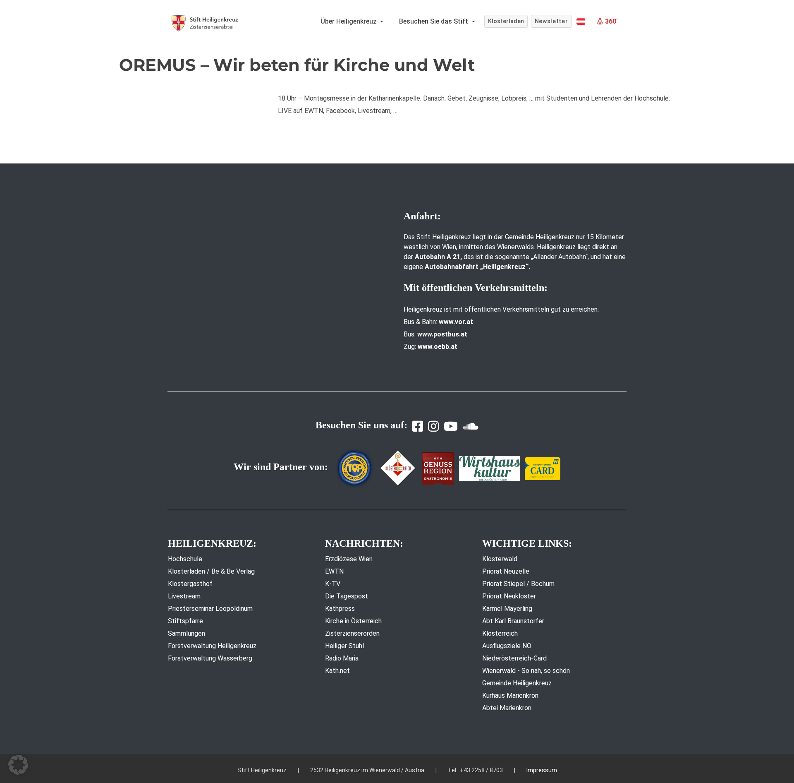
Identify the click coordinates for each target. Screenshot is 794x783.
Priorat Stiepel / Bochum (518, 584)
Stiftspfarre (185, 621)
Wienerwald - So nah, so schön (526, 671)
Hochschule (185, 559)
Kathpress (340, 608)
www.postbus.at (442, 334)
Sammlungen (186, 633)
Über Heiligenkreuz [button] (349, 21)
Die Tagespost (346, 596)
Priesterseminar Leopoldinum (210, 608)
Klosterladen (506, 21)
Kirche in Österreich (353, 621)
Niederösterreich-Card (514, 658)
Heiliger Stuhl (344, 646)
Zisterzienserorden (352, 633)
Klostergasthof (190, 584)
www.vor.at (456, 322)
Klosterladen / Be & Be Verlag (211, 571)
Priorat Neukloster (509, 596)
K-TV (332, 584)
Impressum (541, 770)
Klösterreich (500, 633)
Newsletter (551, 21)
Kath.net (337, 671)
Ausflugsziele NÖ (506, 646)
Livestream (184, 596)
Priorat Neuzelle (505, 571)
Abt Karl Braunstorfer (513, 621)
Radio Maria (342, 658)
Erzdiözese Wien (349, 559)
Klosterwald (499, 559)
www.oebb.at (437, 347)
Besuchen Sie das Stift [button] (434, 21)
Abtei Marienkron (506, 708)
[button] (580, 21)
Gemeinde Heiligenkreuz (517, 683)
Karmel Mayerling (507, 608)
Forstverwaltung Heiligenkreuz (212, 646)
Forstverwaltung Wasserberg (210, 658)
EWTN (334, 571)
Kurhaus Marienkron (510, 695)
